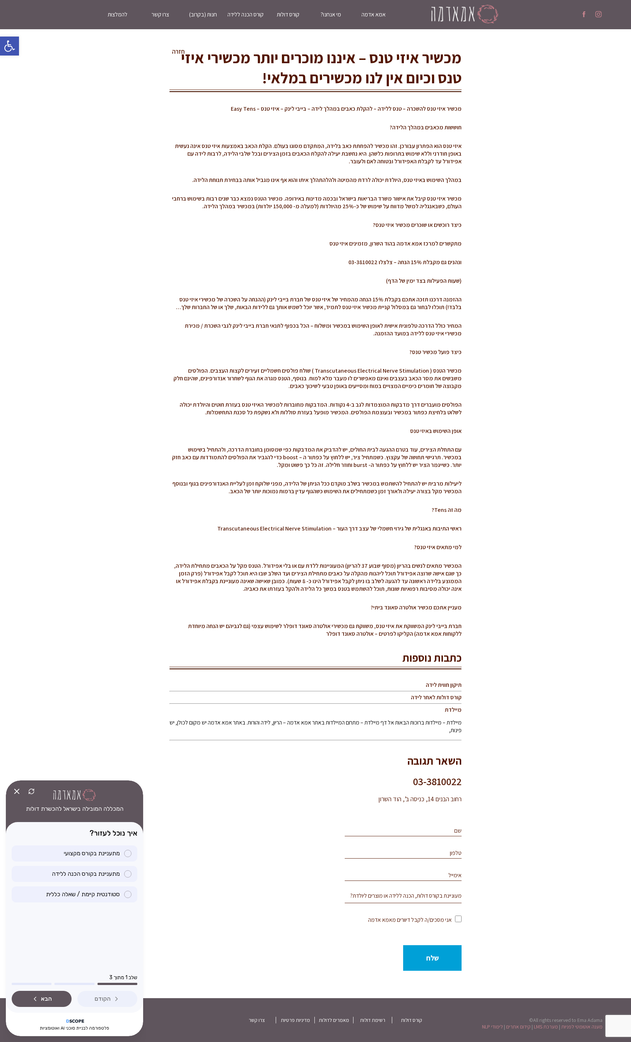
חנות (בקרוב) (203, 14)
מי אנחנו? (331, 14)
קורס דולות (288, 14)
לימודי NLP (492, 1026)
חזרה (178, 51)
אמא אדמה (374, 14)
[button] (9, 46)
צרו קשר (160, 14)
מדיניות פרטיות (295, 1020)
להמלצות (117, 14)
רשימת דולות (372, 1020)
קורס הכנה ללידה (245, 14)
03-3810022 (437, 781)
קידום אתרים (518, 1026)
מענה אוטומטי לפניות (582, 1026)
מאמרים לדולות (334, 1020)
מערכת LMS (546, 1026)
